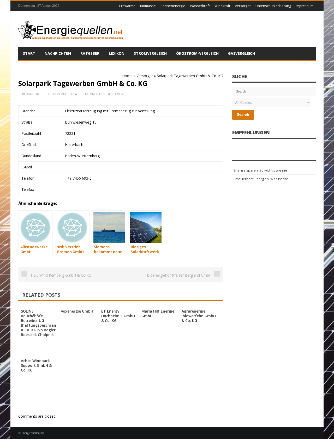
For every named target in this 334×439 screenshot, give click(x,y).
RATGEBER (89, 53)
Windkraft (222, 5)
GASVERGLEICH (241, 53)
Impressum (304, 5)
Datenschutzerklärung (273, 5)
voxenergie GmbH (77, 311)
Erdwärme (127, 5)
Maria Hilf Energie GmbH (157, 313)
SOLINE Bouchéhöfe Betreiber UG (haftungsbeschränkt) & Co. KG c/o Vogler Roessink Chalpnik (41, 323)
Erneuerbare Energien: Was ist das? (262, 178)
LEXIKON (116, 53)
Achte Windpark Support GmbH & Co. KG (36, 365)
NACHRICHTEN (58, 53)
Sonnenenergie (172, 5)
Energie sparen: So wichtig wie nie (260, 170)
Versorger (243, 5)
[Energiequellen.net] (70, 29)
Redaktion (30, 94)
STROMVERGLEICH (150, 53)
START (29, 53)
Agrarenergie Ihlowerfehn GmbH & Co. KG (199, 316)
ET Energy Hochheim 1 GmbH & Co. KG (118, 316)
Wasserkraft (200, 5)
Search (243, 114)
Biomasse (148, 5)
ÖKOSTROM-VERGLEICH (197, 53)
